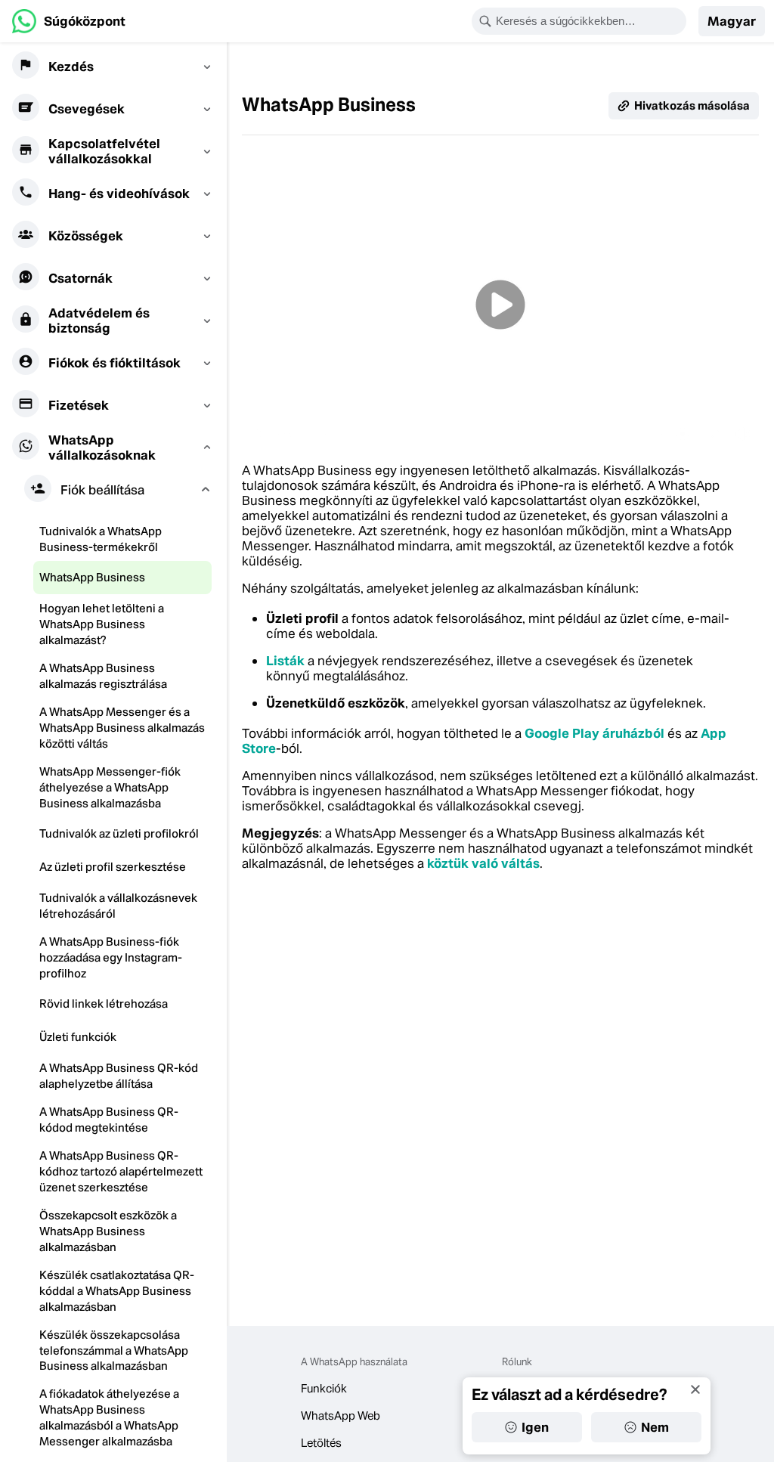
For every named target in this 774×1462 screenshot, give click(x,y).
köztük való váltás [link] (483, 863)
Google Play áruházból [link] (594, 733)
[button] (731, 21)
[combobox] (588, 21)
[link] (68, 21)
